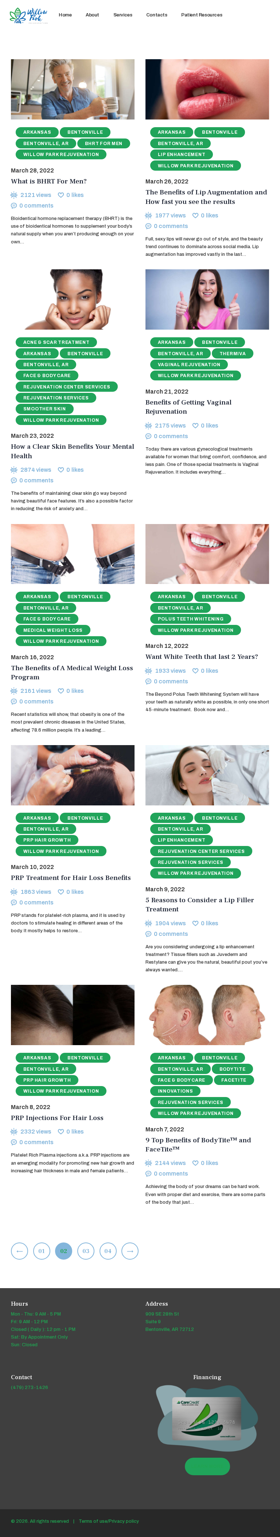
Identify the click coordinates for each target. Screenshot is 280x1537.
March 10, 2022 (32, 867)
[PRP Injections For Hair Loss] (65, 1015)
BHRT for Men (103, 143)
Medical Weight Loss (53, 630)
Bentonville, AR (46, 143)
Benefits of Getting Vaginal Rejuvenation (188, 407)
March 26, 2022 (166, 181)
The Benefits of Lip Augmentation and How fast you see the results (206, 197)
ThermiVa (232, 353)
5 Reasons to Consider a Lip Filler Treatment (199, 905)
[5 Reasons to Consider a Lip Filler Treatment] (200, 775)
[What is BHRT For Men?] (65, 89)
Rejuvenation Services (56, 398)
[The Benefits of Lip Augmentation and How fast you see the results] (200, 89)
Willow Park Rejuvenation (61, 154)
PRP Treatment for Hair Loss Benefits (71, 878)
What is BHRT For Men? (49, 181)
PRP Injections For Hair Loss (57, 1118)
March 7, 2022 (164, 1129)
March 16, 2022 (32, 657)
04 (110, 1251)
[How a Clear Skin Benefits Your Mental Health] (65, 299)
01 (44, 1251)
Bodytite (232, 1069)
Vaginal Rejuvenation (189, 364)
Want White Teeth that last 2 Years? (201, 656)
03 (88, 1251)
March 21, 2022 (166, 391)
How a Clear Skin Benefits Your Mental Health (72, 451)
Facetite (233, 1080)
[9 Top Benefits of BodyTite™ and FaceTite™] (200, 1015)
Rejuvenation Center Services (66, 387)
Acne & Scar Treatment (56, 342)
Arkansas (37, 132)
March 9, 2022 (165, 889)
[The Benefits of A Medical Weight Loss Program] (65, 554)
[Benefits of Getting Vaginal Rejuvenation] (200, 299)
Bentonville (85, 132)
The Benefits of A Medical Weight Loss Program (72, 673)
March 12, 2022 (166, 646)
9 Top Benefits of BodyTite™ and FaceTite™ (198, 1145)
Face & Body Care (47, 375)
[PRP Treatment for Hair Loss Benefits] (65, 775)
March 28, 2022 (32, 170)
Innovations (175, 1091)
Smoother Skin (44, 408)
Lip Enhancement (182, 154)
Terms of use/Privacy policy (109, 1521)
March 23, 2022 (32, 436)
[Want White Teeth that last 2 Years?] (200, 554)
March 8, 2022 (30, 1107)
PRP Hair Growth (47, 840)
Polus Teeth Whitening (191, 619)
